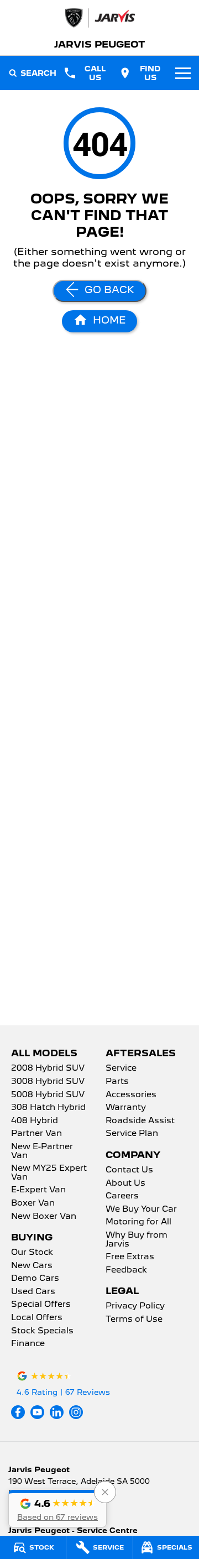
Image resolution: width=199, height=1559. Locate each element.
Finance (28, 1343)
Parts (117, 1081)
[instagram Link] (76, 1412)
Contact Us (129, 1170)
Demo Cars (35, 1278)
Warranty (126, 1107)
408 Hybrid (34, 1121)
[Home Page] (99, 18)
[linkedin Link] (57, 1412)
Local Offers (36, 1317)
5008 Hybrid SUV (48, 1095)
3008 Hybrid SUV (48, 1081)
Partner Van (36, 1133)
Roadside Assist (140, 1121)
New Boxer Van (43, 1216)
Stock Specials (42, 1331)
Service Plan (132, 1133)
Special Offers (41, 1304)
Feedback (126, 1270)
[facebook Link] (18, 1412)
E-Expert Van (38, 1190)
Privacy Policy (135, 1306)
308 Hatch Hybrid (48, 1107)
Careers (122, 1196)
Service (121, 1068)
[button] (57, 1508)
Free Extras (130, 1257)
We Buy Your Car (141, 1209)
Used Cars (33, 1291)
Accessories (131, 1095)
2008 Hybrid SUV (48, 1068)
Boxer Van (33, 1203)
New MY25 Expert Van (49, 1173)
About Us (125, 1183)
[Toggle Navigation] (183, 73)
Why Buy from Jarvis (136, 1240)
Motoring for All (138, 1222)
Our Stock (32, 1252)
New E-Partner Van (42, 1151)
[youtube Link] (37, 1412)
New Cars (32, 1265)
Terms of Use (134, 1319)
